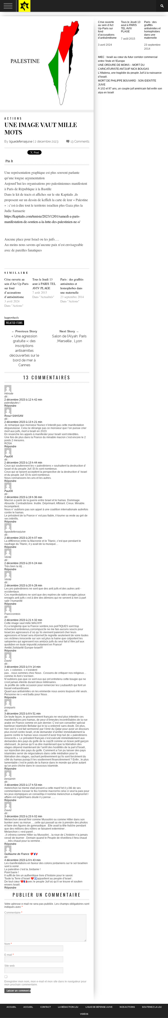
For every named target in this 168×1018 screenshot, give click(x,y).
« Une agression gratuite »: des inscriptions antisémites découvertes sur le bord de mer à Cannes (24, 350)
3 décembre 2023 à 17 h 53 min (23, 784)
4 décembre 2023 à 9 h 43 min (22, 860)
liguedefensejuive (20, 141)
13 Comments (79, 141)
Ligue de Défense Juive (99, 1007)
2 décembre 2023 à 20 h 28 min (23, 585)
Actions (13, 118)
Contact (45, 1007)
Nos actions (127, 1007)
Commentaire (13, 912)
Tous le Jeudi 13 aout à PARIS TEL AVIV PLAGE (44, 283)
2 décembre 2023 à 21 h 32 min (23, 620)
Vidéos (84, 1014)
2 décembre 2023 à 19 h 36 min (23, 497)
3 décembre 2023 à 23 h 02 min (23, 816)
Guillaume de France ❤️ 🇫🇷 (20, 854)
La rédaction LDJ (68, 1007)
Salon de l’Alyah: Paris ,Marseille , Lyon (69, 338)
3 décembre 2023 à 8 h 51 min (22, 713)
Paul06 (8, 456)
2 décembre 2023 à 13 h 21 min (23, 422)
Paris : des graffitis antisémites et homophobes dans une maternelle (71, 286)
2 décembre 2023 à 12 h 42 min (23, 399)
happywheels (11, 317)
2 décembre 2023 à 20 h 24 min (23, 563)
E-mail (9, 954)
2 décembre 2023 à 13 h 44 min (23, 462)
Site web (9, 965)
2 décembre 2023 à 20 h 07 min (23, 537)
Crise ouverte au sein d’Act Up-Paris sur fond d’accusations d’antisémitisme (107, 30)
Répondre (10, 405)
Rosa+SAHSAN (13, 415)
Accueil (11, 1007)
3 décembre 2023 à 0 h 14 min (22, 666)
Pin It (9, 161)
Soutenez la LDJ (152, 1007)
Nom (8, 943)
